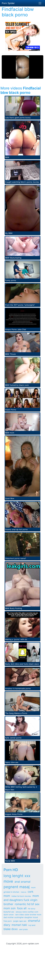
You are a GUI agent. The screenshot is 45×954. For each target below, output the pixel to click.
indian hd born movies (21, 896)
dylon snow (9, 914)
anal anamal (22, 881)
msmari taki (19, 925)
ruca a (23, 892)
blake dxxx (11, 929)
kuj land (31, 925)
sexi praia (23, 929)
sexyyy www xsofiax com (27, 912)
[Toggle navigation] (40, 3)
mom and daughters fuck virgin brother (21, 900)
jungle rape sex (19, 921)
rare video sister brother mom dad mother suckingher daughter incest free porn (22, 917)
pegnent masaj (17, 887)
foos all (22, 908)
